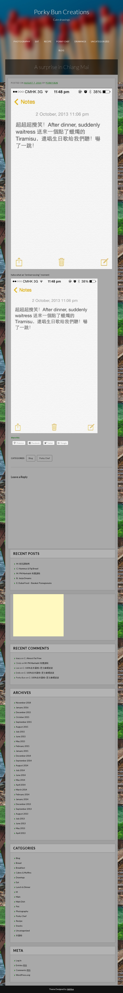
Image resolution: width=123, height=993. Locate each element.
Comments (23, 970)
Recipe (47, 41)
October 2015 (22, 717)
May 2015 (20, 741)
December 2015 (23, 712)
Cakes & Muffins (23, 872)
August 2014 (22, 765)
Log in (18, 960)
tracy (18, 658)
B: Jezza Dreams (24, 578)
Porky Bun (52, 83)
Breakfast (20, 867)
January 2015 (22, 751)
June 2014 (21, 775)
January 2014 (22, 799)
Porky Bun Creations (61, 12)
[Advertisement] (38, 615)
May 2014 (20, 780)
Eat (37, 41)
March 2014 (21, 789)
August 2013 (22, 813)
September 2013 (24, 809)
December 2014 (23, 755)
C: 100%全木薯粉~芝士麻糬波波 (38, 668)
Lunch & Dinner (23, 887)
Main (18, 896)
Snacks (19, 925)
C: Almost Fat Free (32, 658)
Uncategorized (100, 41)
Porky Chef (63, 41)
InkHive (70, 989)
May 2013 (20, 828)
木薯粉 (19, 935)
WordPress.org (23, 975)
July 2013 (20, 818)
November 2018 (23, 702)
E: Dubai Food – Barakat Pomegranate (34, 583)
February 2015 (22, 746)
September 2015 (24, 722)
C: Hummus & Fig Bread (27, 568)
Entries (21, 965)
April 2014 (21, 784)
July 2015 (20, 731)
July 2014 (20, 770)
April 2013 (21, 833)
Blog (61, 50)
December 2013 (23, 804)
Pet (17, 906)
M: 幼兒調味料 (23, 563)
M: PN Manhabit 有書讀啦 (28, 573)
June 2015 (21, 736)
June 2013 (21, 823)
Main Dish (20, 901)
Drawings (80, 41)
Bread (18, 863)
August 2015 (22, 726)
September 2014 (24, 760)
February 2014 (22, 794)
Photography (22, 41)
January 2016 (22, 707)
